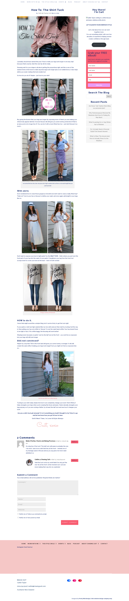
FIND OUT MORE (99, 45)
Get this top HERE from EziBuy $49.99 (47, 398)
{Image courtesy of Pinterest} (47, 312)
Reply (74, 442)
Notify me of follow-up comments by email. (33, 514)
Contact (105, 2)
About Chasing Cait (90, 2)
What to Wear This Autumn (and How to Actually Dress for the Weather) (100, 138)
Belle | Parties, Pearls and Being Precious (40, 441)
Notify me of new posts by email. (29, 517)
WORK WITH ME (32, 2)
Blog (70, 2)
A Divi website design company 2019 (101, 598)
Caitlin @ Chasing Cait (44, 13)
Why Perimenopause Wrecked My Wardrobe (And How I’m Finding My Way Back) (99, 115)
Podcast (77, 2)
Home (23, 2)
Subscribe (99, 85)
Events (61, 2)
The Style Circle (48, 2)
